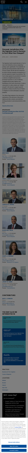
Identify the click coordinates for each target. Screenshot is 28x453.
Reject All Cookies (14, 446)
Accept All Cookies (14, 450)
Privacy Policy (18, 427)
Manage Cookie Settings (14, 442)
